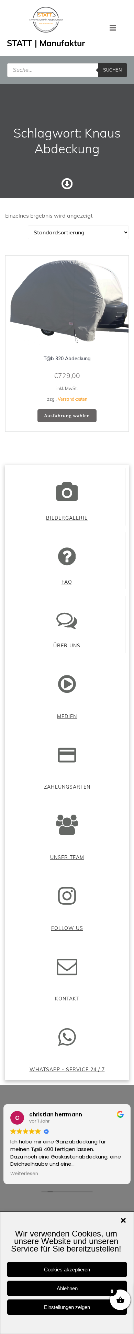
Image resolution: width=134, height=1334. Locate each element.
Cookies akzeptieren (67, 1269)
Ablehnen (67, 1288)
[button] (123, 1220)
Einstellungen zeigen (67, 1307)
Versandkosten (72, 399)
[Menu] (113, 28)
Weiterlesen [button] (24, 1174)
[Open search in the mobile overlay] (67, 70)
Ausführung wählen (67, 415)
